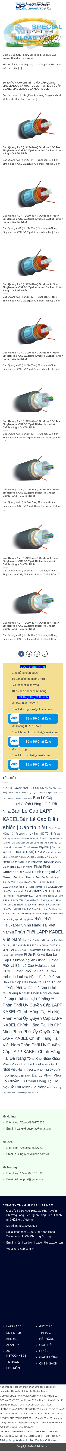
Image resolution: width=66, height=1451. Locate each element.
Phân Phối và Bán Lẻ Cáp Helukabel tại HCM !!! (31, 965)
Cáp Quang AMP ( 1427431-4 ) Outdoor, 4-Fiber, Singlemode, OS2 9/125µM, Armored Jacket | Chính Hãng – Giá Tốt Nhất (33, 355)
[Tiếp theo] (45, 654)
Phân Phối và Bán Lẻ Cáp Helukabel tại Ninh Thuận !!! (32, 982)
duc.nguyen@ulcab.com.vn (37, 709)
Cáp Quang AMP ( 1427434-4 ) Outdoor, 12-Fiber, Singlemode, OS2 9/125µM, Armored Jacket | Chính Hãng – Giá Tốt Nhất (33, 150)
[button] (5, 6)
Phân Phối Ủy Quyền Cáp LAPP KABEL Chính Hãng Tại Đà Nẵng (31, 1052)
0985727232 (30, 703)
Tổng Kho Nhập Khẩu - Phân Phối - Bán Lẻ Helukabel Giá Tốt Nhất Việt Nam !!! (32, 1064)
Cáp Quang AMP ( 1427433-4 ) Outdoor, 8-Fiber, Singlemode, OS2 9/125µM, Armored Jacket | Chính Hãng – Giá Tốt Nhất (33, 218)
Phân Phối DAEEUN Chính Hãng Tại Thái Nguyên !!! (30, 900)
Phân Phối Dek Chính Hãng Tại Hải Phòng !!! (26, 913)
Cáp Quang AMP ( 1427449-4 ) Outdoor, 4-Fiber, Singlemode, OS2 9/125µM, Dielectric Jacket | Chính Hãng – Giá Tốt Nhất (31, 626)
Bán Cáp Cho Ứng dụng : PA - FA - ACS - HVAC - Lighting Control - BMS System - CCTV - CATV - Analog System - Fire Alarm (33, 793)
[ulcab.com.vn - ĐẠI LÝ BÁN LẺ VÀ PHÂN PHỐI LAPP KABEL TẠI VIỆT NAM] (33, 6)
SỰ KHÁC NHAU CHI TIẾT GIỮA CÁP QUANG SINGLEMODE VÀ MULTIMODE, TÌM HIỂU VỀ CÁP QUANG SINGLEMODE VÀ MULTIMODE (32, 85)
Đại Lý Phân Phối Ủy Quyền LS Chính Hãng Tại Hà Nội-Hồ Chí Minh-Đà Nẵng (32, 1081)
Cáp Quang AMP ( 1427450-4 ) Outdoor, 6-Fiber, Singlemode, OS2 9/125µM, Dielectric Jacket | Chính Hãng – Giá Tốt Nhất (31, 561)
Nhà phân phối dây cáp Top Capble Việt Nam (28, 1440)
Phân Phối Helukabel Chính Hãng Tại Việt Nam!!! (29, 925)
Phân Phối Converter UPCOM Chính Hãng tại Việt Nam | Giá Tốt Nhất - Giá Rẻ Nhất (32, 872)
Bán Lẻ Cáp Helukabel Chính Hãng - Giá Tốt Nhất (30, 805)
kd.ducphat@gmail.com (35, 755)
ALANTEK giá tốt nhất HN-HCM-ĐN (23, 787)
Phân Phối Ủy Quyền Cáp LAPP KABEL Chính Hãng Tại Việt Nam (31, 1038)
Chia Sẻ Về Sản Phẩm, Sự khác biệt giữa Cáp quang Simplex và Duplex (29, 56)
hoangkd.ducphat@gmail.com (39, 732)
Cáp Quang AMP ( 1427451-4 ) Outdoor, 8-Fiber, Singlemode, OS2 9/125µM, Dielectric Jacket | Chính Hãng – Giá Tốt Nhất (31, 492)
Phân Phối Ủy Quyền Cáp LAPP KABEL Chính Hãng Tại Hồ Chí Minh (32, 1025)
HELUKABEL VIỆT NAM (26, 852)
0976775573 (33, 726)
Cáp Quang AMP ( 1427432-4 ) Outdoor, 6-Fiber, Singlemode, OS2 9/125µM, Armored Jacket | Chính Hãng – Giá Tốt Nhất (33, 287)
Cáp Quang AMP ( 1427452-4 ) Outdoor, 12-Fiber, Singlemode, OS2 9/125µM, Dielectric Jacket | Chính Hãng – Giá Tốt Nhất (32, 424)
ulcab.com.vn (26, 1248)
